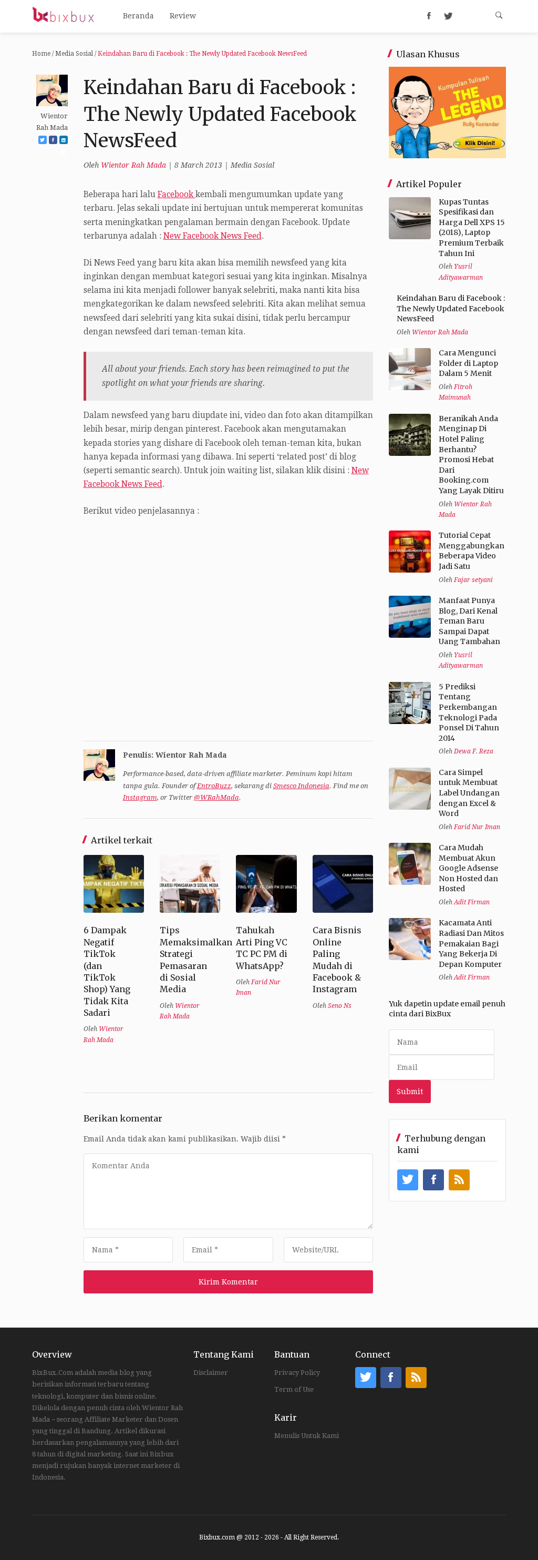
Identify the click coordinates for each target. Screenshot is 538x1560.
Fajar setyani (473, 580)
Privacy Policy (297, 1373)
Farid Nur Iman (477, 827)
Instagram (140, 797)
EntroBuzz (214, 786)
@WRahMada (216, 797)
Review (183, 16)
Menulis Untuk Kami (306, 1436)
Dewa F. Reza (473, 751)
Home (41, 53)
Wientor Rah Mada (133, 165)
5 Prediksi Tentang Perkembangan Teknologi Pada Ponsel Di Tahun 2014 (469, 712)
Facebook (176, 194)
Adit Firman (472, 902)
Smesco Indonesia (301, 786)
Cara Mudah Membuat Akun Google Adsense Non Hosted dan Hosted (468, 868)
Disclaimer (210, 1373)
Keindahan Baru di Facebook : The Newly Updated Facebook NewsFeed (451, 308)
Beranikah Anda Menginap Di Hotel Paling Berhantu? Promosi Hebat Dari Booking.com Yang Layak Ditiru (471, 454)
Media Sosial (74, 53)
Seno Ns (339, 1006)
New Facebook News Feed (212, 236)
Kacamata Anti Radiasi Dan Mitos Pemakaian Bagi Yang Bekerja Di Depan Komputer (471, 943)
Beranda (138, 16)
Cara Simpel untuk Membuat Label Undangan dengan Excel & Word (469, 793)
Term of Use (294, 1389)
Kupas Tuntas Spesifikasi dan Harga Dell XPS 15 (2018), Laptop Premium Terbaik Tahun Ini (472, 227)
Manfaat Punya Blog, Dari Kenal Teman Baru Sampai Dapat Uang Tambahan (469, 621)
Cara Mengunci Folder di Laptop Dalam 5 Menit (468, 363)
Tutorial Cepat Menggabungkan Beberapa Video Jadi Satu (471, 551)
